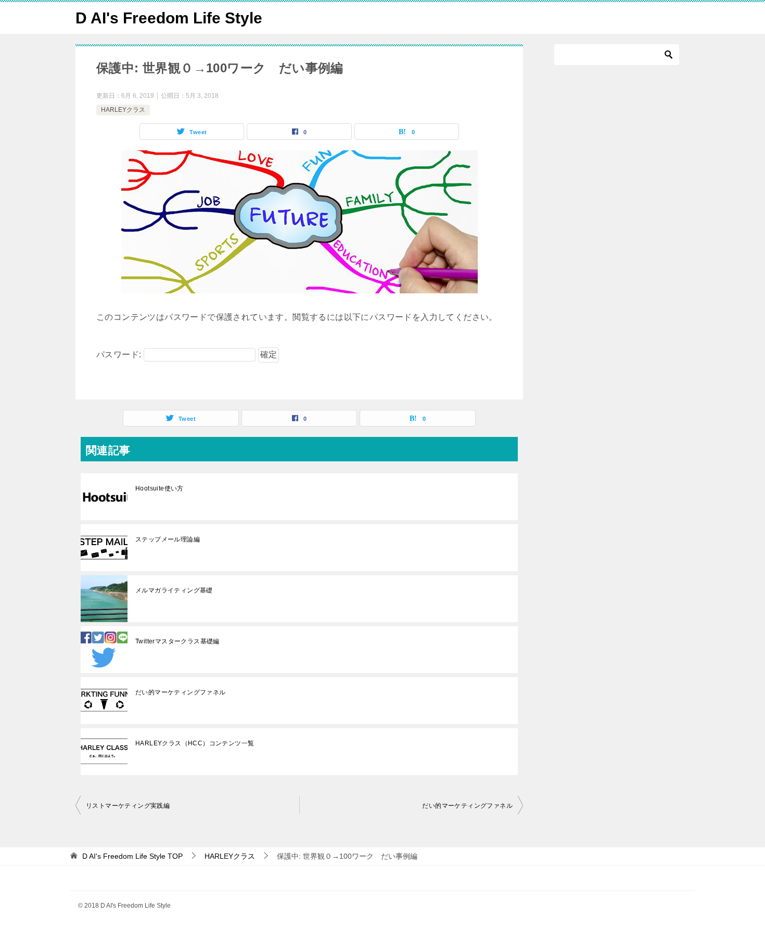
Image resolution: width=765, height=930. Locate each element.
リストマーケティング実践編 (128, 805)
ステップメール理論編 (167, 539)
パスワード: (120, 354)
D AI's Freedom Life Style (168, 18)
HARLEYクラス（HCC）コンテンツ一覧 (194, 743)
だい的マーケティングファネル (183, 692)
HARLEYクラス (123, 109)
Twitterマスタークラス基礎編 (177, 641)
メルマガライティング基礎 (174, 590)
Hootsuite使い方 (159, 488)
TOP (132, 856)
